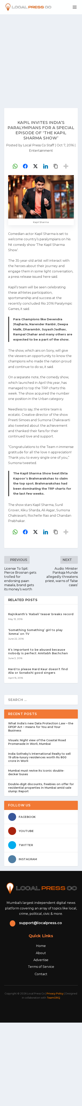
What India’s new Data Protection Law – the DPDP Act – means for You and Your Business (40, 727)
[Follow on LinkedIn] (47, 1008)
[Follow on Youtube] (56, 1008)
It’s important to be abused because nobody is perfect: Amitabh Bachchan (38, 651)
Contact (41, 974)
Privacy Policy (55, 993)
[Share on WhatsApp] (15, 166)
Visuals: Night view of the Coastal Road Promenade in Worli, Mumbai (37, 742)
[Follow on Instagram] (38, 1008)
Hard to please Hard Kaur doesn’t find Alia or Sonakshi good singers (38, 671)
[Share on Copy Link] (55, 166)
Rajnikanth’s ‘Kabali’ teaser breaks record (41, 614)
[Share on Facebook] (25, 166)
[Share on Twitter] (35, 166)
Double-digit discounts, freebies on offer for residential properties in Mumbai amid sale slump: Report (41, 787)
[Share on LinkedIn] (45, 166)
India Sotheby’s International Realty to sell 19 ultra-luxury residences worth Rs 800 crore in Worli (39, 757)
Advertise (40, 960)
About (41, 953)
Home (41, 946)
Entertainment (41, 150)
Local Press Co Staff (38, 145)
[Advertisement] (41, 57)
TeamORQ (53, 997)
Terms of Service (41, 967)
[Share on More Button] (65, 166)
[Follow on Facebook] (21, 1008)
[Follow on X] (29, 1008)
